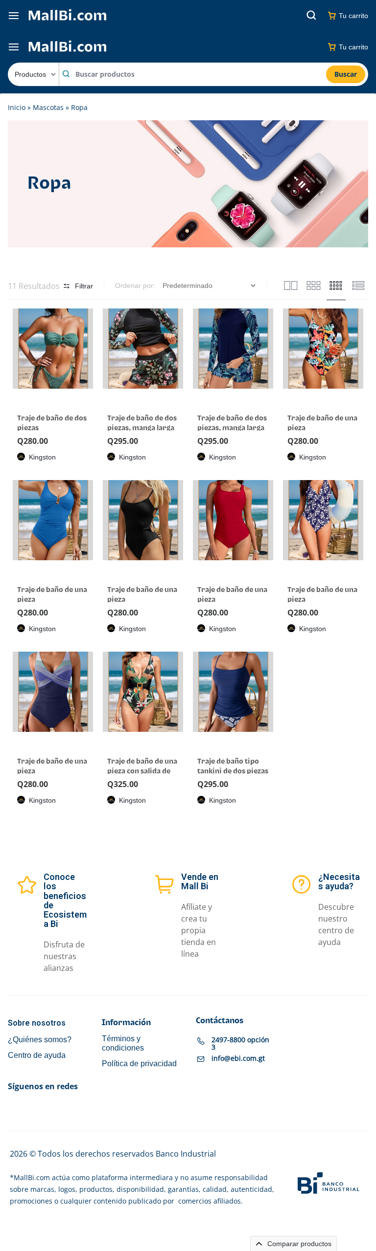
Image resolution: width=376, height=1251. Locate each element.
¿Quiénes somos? (39, 1039)
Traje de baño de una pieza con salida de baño (142, 771)
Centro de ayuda (37, 1055)
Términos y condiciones (123, 1043)
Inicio (16, 107)
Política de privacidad (139, 1063)
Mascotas (48, 107)
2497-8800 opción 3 (240, 1042)
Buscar (345, 74)
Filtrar (84, 286)
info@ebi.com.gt (238, 1058)
